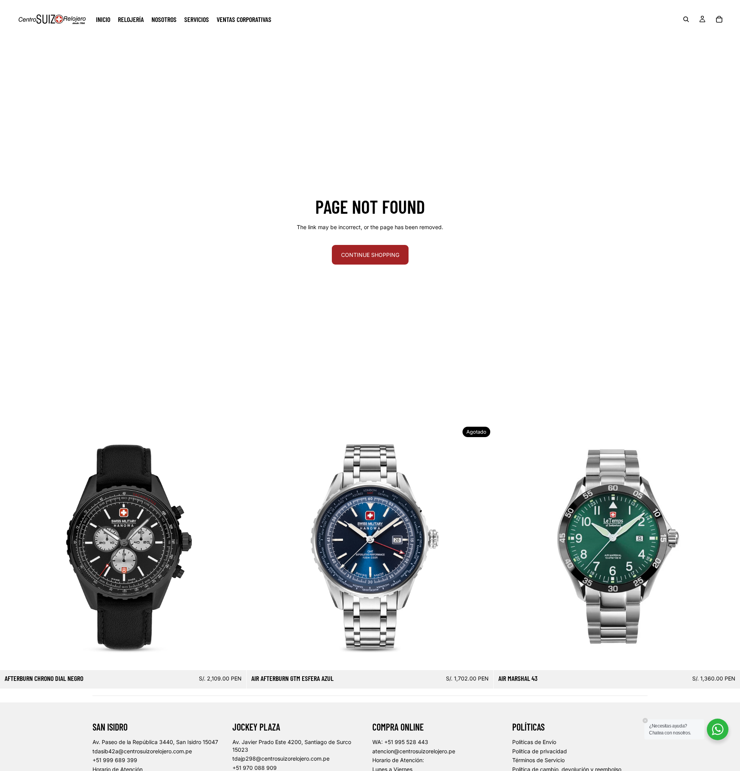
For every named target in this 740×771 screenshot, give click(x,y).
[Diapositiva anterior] (11, 546)
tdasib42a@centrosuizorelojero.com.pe (142, 751)
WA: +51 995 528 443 (400, 742)
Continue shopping (370, 254)
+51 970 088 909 (254, 767)
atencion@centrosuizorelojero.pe (413, 751)
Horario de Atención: (398, 760)
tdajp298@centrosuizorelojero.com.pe (281, 758)
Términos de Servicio (538, 760)
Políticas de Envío (534, 742)
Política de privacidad (539, 751)
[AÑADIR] (235, 658)
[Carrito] (719, 19)
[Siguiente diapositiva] (234, 546)
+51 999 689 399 (114, 760)
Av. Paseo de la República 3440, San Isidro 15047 (155, 742)
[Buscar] (686, 19)
